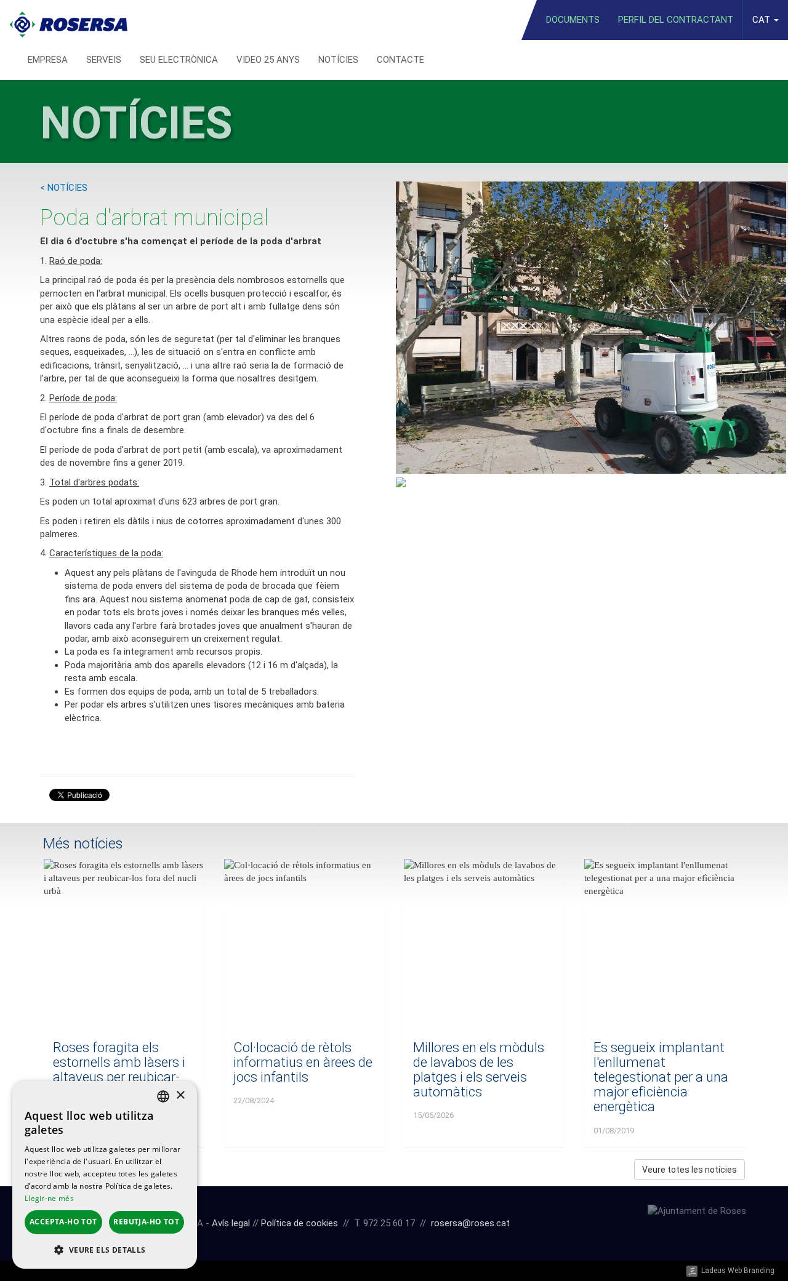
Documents (573, 19)
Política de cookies (299, 1223)
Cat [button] (762, 19)
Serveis (103, 59)
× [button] (180, 1095)
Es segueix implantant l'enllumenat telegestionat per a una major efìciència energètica (660, 1077)
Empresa (48, 59)
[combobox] (163, 1096)
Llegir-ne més (49, 1198)
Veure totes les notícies (689, 1170)
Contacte (400, 59)
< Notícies (63, 187)
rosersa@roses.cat (470, 1223)
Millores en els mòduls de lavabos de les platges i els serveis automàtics (478, 1070)
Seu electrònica (179, 59)
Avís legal (231, 1223)
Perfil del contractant (675, 19)
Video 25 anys (268, 59)
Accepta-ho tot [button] (63, 1221)
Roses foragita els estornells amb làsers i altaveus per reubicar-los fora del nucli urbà (119, 1070)
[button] (105, 1249)
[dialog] (104, 1175)
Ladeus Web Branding (737, 1270)
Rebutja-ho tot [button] (146, 1221)
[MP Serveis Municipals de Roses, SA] (68, 20)
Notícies (338, 59)
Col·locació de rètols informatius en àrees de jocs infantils (302, 1062)
